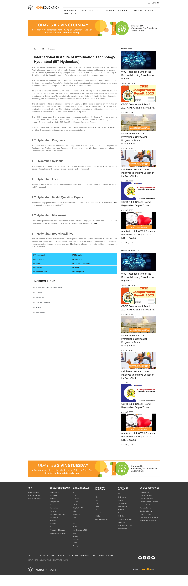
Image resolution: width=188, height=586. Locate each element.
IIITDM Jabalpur (39, 259)
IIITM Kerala (37, 267)
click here (93, 223)
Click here (92, 148)
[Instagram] (148, 557)
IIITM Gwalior (77, 255)
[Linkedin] (144, 557)
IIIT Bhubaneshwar (40, 272)
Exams (81, 10)
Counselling (106, 10)
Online (151, 10)
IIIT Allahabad (77, 259)
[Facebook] (140, 557)
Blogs (73, 13)
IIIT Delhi (36, 263)
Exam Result (138, 10)
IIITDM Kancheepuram (81, 263)
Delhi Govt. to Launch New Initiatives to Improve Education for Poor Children (137, 173)
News (66, 13)
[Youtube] (153, 557)
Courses (92, 10)
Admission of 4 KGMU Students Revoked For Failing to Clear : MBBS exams (138, 234)
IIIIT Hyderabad (38, 255)
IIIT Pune (75, 267)
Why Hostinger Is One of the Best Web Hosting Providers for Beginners (137, 75)
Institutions (68, 10)
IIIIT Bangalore (78, 272)
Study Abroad (122, 10)
